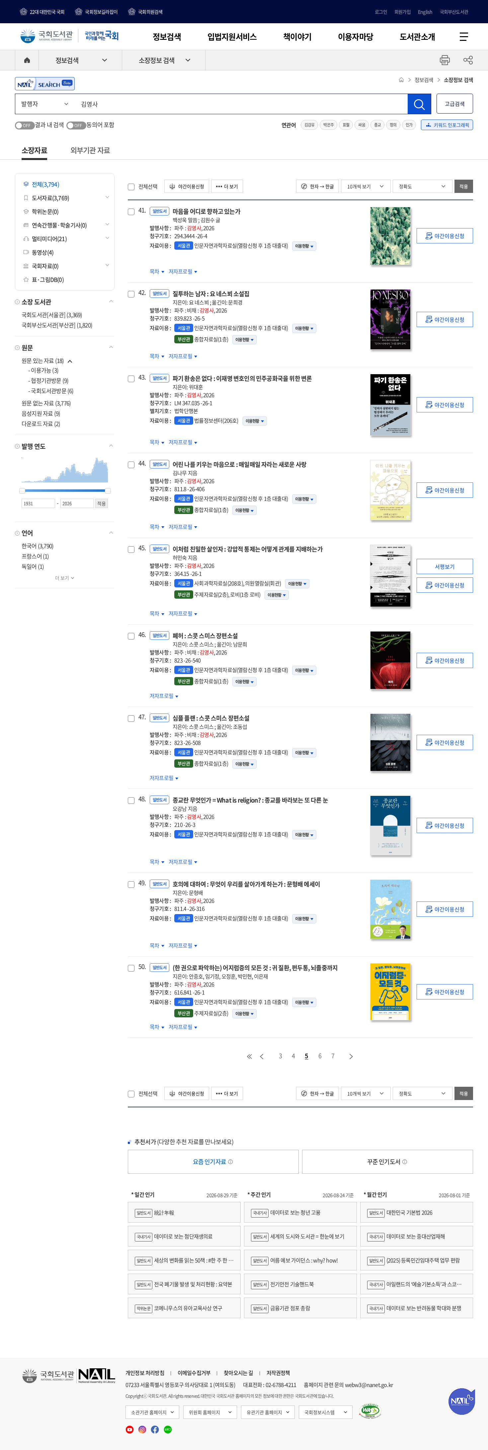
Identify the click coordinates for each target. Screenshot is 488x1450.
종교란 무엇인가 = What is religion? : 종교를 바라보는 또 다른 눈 (250, 804)
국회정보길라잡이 (101, 11)
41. (141, 210)
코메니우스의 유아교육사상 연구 (179, 1308)
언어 (27, 533)
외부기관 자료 (90, 149)
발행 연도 (33, 446)
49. (141, 883)
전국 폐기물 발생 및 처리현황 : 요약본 (184, 1284)
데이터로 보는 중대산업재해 (407, 1236)
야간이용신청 (190, 186)
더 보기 (62, 577)
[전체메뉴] (464, 37)
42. (141, 292)
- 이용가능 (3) (43, 370)
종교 (377, 125)
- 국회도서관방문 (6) (51, 390)
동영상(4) (42, 252)
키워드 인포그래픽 (451, 125)
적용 (463, 186)
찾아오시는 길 (238, 1373)
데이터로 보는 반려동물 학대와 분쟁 (415, 1308)
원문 (27, 347)
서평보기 (445, 566)
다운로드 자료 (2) (41, 423)
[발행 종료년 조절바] (108, 491)
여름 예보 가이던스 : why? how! (295, 1260)
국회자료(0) (45, 266)
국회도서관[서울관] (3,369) (52, 314)
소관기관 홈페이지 (149, 1412)
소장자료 (34, 149)
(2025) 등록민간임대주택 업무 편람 (414, 1260)
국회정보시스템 (319, 1412)
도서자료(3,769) (50, 198)
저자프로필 (181, 271)
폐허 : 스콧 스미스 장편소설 (210, 639)
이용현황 (302, 246)
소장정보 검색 (156, 60)
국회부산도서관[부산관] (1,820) (57, 325)
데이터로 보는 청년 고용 (286, 1212)
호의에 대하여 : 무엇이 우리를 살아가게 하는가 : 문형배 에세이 (246, 888)
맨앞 (249, 1056)
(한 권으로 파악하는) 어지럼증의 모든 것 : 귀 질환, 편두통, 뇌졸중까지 (255, 971)
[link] (445, 235)
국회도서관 (46, 35)
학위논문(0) (45, 211)
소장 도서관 (36, 301)
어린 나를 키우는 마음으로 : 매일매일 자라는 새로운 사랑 (239, 468)
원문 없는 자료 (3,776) (46, 403)
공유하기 (468, 60)
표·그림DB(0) (48, 279)
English (425, 11)
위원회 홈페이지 (204, 1412)
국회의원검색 (150, 11)
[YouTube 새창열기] (130, 1427)
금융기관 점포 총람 (281, 1308)
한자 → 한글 (321, 186)
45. (141, 548)
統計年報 (155, 1212)
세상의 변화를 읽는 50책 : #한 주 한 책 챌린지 (184, 1263)
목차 (157, 271)
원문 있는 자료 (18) (43, 360)
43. (141, 377)
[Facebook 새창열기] (155, 1427)
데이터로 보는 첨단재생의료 (175, 1236)
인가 (409, 125)
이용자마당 (355, 37)
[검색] (419, 104)
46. (141, 634)
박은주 (328, 125)
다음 (351, 1056)
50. (141, 966)
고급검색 (455, 104)
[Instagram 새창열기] (142, 1427)
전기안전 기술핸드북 (283, 1284)
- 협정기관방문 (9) (48, 380)
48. (141, 799)
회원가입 (402, 11)
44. (141, 463)
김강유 (309, 125)
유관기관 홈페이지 (264, 1412)
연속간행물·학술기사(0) (59, 225)
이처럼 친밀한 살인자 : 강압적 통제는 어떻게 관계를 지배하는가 (248, 553)
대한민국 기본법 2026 (400, 1212)
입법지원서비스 (232, 37)
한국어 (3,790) (37, 546)
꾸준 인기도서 (384, 1161)
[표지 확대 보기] (390, 236)
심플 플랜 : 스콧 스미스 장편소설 (211, 722)
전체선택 (147, 186)
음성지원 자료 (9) (41, 413)
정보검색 (167, 37)
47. (141, 717)
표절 (346, 125)
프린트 (445, 60)
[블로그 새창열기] (168, 1427)
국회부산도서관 (454, 11)
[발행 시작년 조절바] (22, 491)
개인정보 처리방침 (144, 1373)
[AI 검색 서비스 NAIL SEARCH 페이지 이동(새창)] (45, 83)
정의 (393, 125)
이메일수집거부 (194, 1373)
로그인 (381, 11)
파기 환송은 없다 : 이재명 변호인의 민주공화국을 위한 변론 (242, 382)
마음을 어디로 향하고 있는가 (206, 215)
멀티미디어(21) (49, 238)
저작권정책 (278, 1373)
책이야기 (297, 37)
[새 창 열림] (370, 1411)
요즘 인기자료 (210, 1161)
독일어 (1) (33, 566)
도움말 (230, 1161)
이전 (261, 1056)
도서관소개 (417, 37)
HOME (27, 60)
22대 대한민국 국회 (47, 11)
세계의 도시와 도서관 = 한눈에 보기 (298, 1236)
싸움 (361, 125)
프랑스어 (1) (35, 556)
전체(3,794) (45, 184)
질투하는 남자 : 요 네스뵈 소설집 (211, 297)
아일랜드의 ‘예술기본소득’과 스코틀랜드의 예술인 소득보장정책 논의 (416, 1287)
